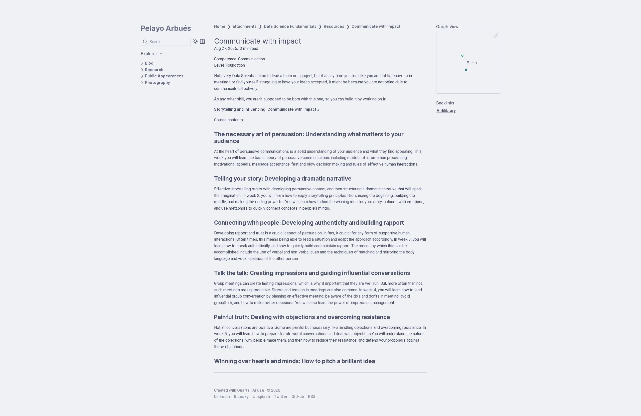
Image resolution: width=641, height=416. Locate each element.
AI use (258, 390)
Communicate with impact (376, 26)
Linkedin (222, 396)
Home (219, 26)
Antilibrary (446, 110)
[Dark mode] (195, 41)
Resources (334, 26)
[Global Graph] (496, 36)
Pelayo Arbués (166, 28)
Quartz (243, 390)
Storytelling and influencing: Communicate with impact (265, 109)
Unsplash (261, 396)
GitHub (297, 396)
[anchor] (244, 141)
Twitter (280, 396)
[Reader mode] (202, 41)
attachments (245, 26)
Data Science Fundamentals (290, 26)
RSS (311, 396)
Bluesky (241, 396)
